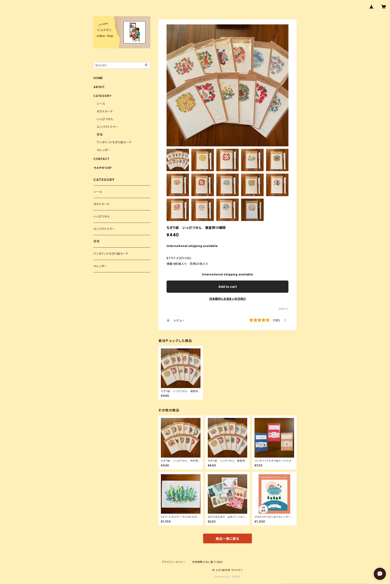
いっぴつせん (105, 119)
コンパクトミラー (107, 126)
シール (101, 103)
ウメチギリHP (102, 168)
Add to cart (227, 287)
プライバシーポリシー (174, 561)
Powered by (223, 576)
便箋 (100, 134)
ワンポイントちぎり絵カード (114, 142)
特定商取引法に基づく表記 (207, 561)
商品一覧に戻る (227, 539)
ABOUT (99, 87)
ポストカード (105, 111)
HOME (98, 78)
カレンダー (103, 150)
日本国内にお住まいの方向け (227, 298)
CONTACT (101, 159)
